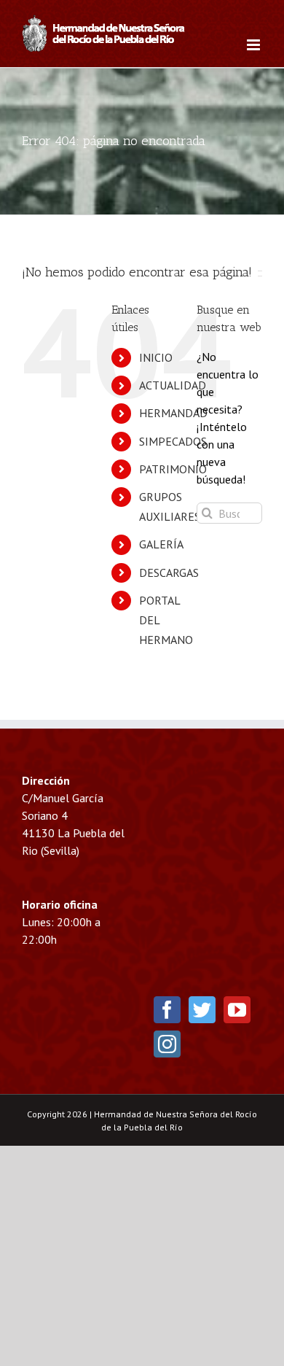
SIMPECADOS (173, 441)
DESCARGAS (169, 572)
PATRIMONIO (173, 469)
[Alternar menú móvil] (254, 45)
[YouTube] (237, 1009)
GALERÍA (161, 544)
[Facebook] (167, 1009)
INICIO (156, 357)
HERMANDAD (173, 412)
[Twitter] (202, 1009)
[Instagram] (167, 1044)
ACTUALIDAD (172, 385)
